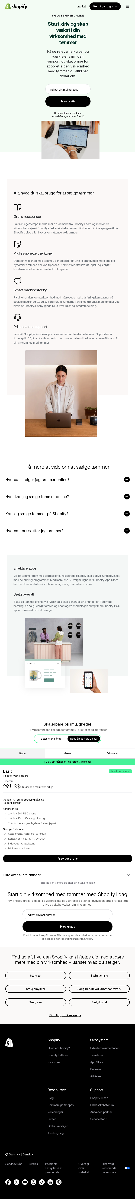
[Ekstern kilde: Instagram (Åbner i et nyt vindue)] (33, 1182)
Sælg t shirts (99, 975)
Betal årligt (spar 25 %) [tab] (83, 738)
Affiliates (95, 1076)
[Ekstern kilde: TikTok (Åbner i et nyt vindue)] (42, 1182)
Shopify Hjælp (99, 1098)
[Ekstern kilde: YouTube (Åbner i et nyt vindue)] (25, 1182)
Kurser (52, 1119)
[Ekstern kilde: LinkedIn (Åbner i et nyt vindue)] (50, 1182)
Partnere (95, 1069)
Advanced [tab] (112, 753)
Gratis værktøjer (58, 1126)
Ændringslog (56, 1133)
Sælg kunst (99, 1002)
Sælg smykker (36, 989)
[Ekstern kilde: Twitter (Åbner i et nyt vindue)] (16, 1182)
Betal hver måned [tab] (51, 738)
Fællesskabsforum (102, 1105)
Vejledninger (55, 1112)
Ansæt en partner (101, 1112)
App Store (96, 1062)
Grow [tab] (67, 753)
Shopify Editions (58, 1055)
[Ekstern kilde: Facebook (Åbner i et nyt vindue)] (8, 1182)
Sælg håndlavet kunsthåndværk (99, 989)
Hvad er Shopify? (59, 1048)
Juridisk (33, 1164)
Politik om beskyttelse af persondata (54, 1168)
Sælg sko (35, 1002)
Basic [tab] (22, 753)
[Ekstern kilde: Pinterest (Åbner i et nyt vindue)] (59, 1182)
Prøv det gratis (67, 858)
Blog (51, 1098)
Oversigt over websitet (83, 1168)
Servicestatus (99, 1119)
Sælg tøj (35, 975)
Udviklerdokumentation (105, 1048)
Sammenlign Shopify (61, 1105)
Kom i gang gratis (105, 6)
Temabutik (96, 1055)
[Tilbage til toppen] (9, 1042)
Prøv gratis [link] (67, 101)
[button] (127, 6)
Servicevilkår (13, 1164)
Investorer (54, 1062)
